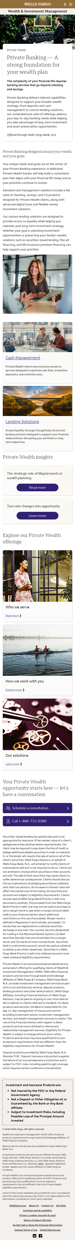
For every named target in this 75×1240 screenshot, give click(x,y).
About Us (34, 1205)
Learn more (37, 515)
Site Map (61, 1205)
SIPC (41, 1163)
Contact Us (47, 1205)
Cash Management (23, 357)
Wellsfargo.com (17, 1205)
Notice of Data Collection (37, 1220)
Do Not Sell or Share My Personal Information (37, 1225)
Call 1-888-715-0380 (29, 821)
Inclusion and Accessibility (37, 1210)
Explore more (14, 689)
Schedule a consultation (30, 808)
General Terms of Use (25, 1229)
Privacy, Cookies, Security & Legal (37, 1215)
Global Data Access (50, 1229)
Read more (37, 487)
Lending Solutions (22, 421)
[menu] (70, 4)
